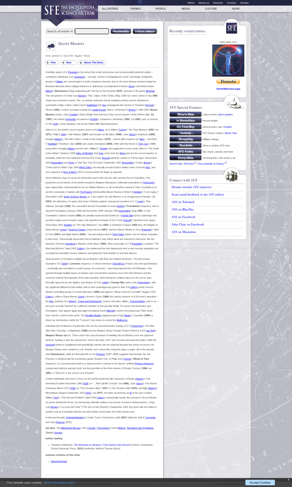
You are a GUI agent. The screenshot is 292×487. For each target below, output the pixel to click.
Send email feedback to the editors (198, 194)
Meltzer (121, 428)
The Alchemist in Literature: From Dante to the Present (102, 445)
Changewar (143, 282)
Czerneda (150, 417)
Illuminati (150, 91)
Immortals (71, 119)
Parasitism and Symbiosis (140, 428)
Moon (122, 153)
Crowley (73, 114)
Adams (58, 139)
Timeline (227, 127)
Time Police (118, 234)
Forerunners (103, 428)
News (236, 8)
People (161, 8)
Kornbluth (137, 243)
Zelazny (139, 378)
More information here (59, 482)
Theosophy (149, 182)
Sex (104, 105)
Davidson (70, 243)
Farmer (127, 359)
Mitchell (110, 310)
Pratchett (146, 229)
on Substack (183, 202)
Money (72, 301)
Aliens (101, 129)
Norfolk (93, 119)
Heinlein (137, 192)
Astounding (57, 162)
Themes (135, 8)
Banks (127, 315)
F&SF (86, 383)
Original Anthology (75, 417)
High (63, 134)
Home (191, 2)
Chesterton (137, 326)
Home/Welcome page (228, 89)
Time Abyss (118, 263)
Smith (64, 263)
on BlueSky (183, 209)
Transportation (137, 301)
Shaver (132, 109)
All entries (110, 8)
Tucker (122, 129)
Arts (51, 301)
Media (186, 8)
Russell (106, 158)
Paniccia (60, 422)
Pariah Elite (127, 215)
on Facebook (183, 217)
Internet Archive (59, 461)
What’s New (231, 133)
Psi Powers (86, 192)
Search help (176, 163)
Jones (63, 229)
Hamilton (52, 144)
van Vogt (150, 330)
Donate (244, 2)
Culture (211, 8)
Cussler (91, 428)
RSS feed (189, 163)
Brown (147, 162)
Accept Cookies (260, 482)
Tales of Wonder (84, 153)
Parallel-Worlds (93, 315)
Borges (82, 95)
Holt (55, 124)
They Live (143, 144)
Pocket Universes (144, 363)
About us (204, 2)
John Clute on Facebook (188, 224)
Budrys (152, 388)
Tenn (55, 397)
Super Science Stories (75, 196)
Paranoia (72, 72)
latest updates (225, 114)
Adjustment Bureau (70, 428)
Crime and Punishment (90, 301)
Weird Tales (85, 167)
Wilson (49, 91)
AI (131, 393)
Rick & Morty (70, 172)
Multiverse (122, 320)
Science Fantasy (77, 229)
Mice (142, 139)
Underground (99, 109)
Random (218, 2)
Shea (131, 86)
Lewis (140, 201)
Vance (132, 134)
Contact (231, 2)
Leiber (105, 282)
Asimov (120, 206)
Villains (59, 81)
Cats (101, 153)
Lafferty (134, 287)
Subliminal (92, 105)
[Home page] (69, 12)
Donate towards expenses (192, 187)
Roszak (149, 105)
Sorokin (58, 432)
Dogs (71, 162)
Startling (68, 225)
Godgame (79, 77)
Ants (147, 167)
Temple (103, 148)
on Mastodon (184, 232)
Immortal (50, 344)
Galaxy (80, 248)
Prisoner (100, 354)
